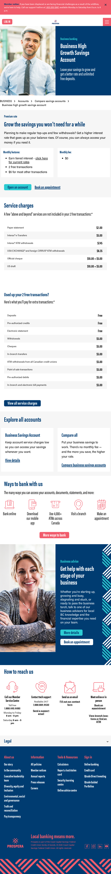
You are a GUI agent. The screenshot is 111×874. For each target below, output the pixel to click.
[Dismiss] (105, 4)
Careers (34, 788)
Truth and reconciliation (11, 808)
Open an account (18, 187)
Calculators (63, 764)
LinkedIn (100, 846)
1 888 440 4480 (12, 708)
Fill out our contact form (70, 703)
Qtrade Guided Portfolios (91, 784)
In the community (12, 770)
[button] (55, 741)
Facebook (87, 846)
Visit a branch (78, 513)
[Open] (107, 22)
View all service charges (22, 403)
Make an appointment (101, 515)
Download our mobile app (32, 517)
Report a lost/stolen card (67, 772)
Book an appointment (47, 187)
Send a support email (41, 712)
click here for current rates (28, 160)
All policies (36, 764)
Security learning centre (66, 782)
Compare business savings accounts (84, 465)
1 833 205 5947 (52, 7)
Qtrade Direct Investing (95, 776)
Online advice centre (67, 790)
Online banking (91, 764)
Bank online (9, 513)
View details (12, 460)
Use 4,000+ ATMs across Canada (55, 517)
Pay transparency (12, 816)
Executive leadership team (14, 778)
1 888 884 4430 (41, 704)
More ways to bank (54, 535)
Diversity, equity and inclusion (14, 788)
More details (71, 632)
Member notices (38, 770)
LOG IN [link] (7, 21)
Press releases (38, 782)
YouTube (106, 846)
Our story (8, 764)
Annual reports (38, 776)
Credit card (89, 770)
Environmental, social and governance (14, 798)
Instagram (93, 846)
